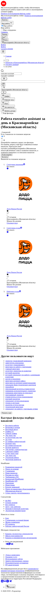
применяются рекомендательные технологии (19, 570)
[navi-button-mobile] (3, 51)
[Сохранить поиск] (3, 84)
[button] (3, 45)
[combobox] (11, 73)
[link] (4, 39)
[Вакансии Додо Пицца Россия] (25, 189)
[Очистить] (4, 79)
